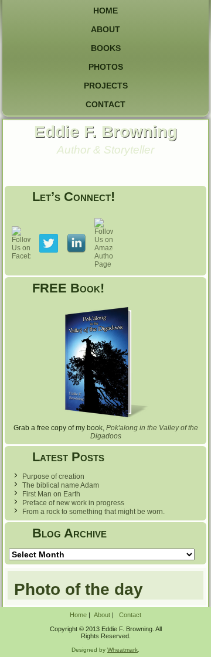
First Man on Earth (51, 494)
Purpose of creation (53, 476)
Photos (106, 67)
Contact (105, 104)
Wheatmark (122, 649)
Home (105, 10)
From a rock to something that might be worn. (93, 512)
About (105, 29)
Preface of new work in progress (73, 503)
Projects (106, 85)
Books (106, 48)
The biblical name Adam (60, 485)
